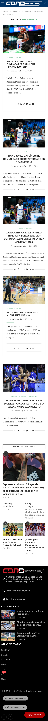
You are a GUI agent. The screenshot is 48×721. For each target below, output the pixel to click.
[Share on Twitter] (21, 104)
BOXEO (4, 665)
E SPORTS (5, 655)
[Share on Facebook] (18, 104)
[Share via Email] (33, 104)
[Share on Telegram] (27, 104)
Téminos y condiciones (8, 504)
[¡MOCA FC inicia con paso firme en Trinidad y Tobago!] (13, 529)
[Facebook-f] (4, 717)
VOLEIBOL (5, 660)
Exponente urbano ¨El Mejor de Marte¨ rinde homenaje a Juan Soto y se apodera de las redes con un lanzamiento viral (24, 489)
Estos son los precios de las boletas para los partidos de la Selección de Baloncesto (24, 403)
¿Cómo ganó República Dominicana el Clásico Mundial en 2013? (34, 544)
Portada (5, 11)
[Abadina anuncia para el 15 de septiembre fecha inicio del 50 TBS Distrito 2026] (8, 625)
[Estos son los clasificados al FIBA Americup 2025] (24, 290)
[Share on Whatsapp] (24, 104)
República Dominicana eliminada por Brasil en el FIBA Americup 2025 (22, 64)
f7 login (29, 506)
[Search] (45, 4)
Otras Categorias (11, 644)
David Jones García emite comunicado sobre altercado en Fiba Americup (24, 158)
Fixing (28, 503)
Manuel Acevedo (16, 71)
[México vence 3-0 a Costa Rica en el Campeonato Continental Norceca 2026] (8, 614)
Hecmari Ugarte (19, 411)
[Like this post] (15, 104)
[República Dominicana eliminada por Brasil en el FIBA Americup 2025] (24, 39)
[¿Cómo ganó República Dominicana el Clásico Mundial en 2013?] (35, 529)
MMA (3, 679)
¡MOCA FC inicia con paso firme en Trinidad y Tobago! (12, 542)
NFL (3, 674)
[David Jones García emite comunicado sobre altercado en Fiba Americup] (24, 133)
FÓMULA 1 (5, 650)
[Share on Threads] (30, 104)
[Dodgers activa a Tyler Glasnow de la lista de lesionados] (8, 636)
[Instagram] (10, 717)
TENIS (4, 669)
